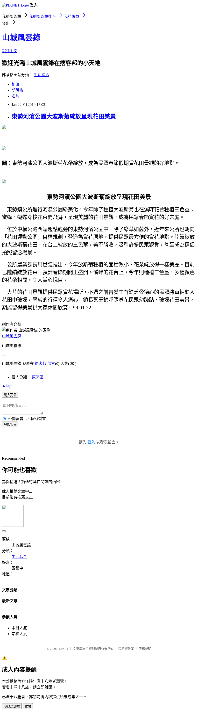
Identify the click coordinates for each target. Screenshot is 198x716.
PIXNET (62, 649)
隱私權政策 (126, 649)
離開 (28, 706)
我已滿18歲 (12, 706)
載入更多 (10, 395)
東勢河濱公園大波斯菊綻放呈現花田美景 (64, 116)
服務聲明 (145, 649)
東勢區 (37, 377)
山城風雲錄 (21, 37)
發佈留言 (10, 424)
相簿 (15, 84)
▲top (6, 385)
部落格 (17, 90)
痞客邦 (40, 364)
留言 (51, 364)
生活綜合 (41, 75)
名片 (15, 96)
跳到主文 (9, 51)
